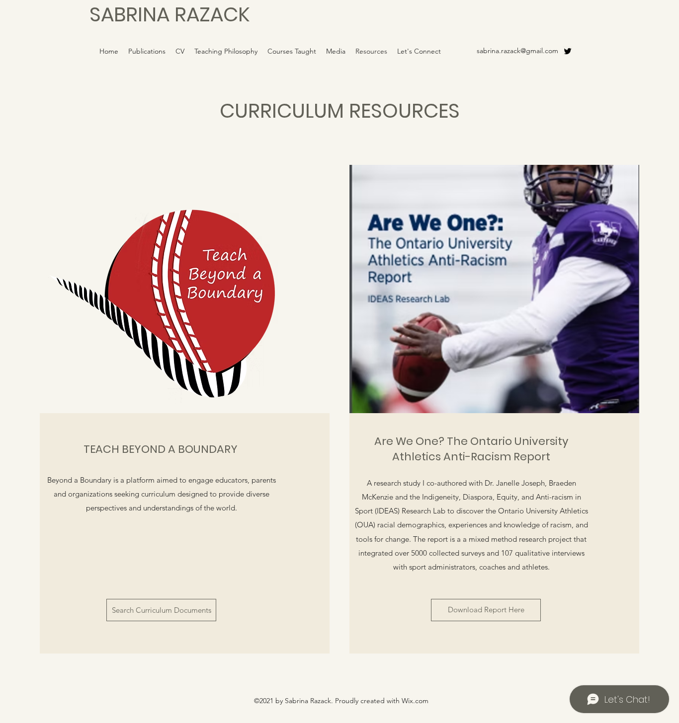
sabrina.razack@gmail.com (517, 50)
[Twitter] (568, 51)
